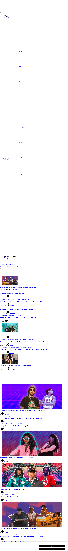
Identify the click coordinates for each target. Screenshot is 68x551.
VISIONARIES (4, 15)
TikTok (7, 260)
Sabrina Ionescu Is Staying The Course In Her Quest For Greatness (17, 309)
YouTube (7, 258)
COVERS (5, 19)
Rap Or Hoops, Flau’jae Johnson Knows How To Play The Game (16, 457)
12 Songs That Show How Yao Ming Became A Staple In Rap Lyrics (17, 426)
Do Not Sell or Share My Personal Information (52, 543)
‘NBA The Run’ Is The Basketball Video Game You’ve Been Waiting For (18, 318)
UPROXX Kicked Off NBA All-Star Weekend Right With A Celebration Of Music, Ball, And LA (24, 334)
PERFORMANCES (7, 17)
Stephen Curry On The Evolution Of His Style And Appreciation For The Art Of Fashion (22, 301)
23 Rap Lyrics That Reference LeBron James (11, 266)
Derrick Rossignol (13, 345)
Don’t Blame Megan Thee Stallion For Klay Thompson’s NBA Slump (17, 365)
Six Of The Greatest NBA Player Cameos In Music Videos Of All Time (18, 287)
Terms (5, 254)
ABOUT (3, 252)
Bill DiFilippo (15, 289)
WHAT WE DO (4, 251)
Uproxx (10, 337)
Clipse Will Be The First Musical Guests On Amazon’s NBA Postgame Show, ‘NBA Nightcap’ (23, 349)
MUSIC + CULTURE (5, 158)
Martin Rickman (12, 313)
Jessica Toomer (6, 461)
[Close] (66, 546)
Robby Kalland (12, 305)
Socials (5, 257)
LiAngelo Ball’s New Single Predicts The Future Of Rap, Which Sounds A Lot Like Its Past (23, 410)
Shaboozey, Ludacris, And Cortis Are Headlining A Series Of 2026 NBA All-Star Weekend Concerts (25, 341)
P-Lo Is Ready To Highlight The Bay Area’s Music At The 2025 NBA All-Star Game (21, 418)
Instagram (7, 259)
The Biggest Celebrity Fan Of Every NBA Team (12, 293)
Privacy (5, 253)
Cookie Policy (6, 255)
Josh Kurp (9, 321)
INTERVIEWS (6, 18)
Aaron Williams (11, 353)
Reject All (52, 546)
